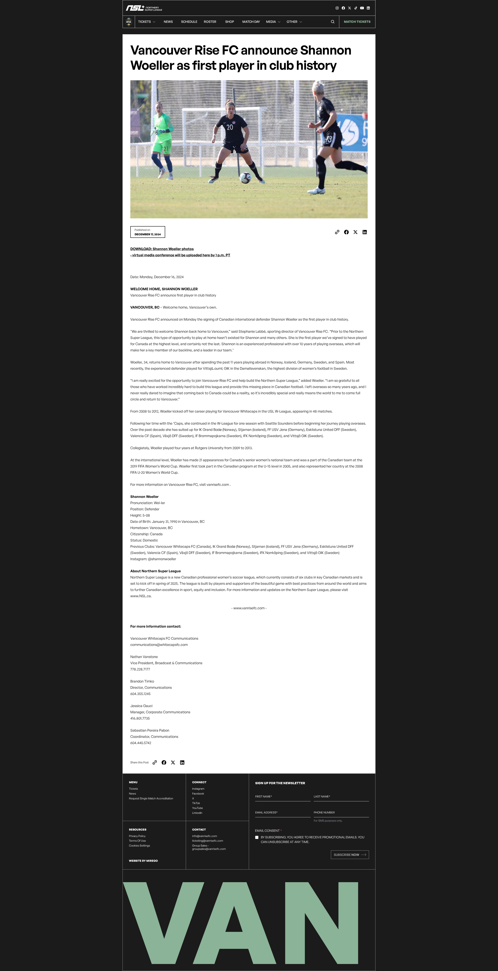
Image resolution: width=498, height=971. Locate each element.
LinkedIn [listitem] (197, 812)
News (168, 22)
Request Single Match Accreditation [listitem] (151, 798)
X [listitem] (193, 798)
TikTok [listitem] (196, 803)
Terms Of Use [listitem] (137, 840)
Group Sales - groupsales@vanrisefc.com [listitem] (209, 847)
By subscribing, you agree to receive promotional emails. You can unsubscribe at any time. (312, 839)
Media (271, 22)
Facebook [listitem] (198, 793)
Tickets (144, 22)
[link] (337, 8)
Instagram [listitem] (198, 788)
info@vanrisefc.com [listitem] (204, 836)
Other (292, 22)
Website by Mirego (143, 860)
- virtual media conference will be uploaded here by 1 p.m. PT (180, 255)
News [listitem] (132, 793)
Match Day (251, 22)
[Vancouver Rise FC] (144, 8)
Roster (210, 22)
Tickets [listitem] (133, 788)
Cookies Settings (139, 845)
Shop (229, 22)
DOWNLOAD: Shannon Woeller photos (162, 249)
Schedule (189, 22)
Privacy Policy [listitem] (137, 836)
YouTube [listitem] (197, 808)
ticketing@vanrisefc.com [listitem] (207, 840)
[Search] (333, 22)
